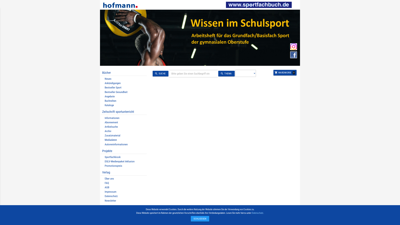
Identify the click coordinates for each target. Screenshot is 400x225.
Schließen (199, 218)
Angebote (110, 96)
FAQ (107, 183)
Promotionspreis (113, 165)
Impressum (110, 191)
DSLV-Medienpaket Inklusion (120, 161)
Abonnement (111, 122)
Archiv (108, 131)
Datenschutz (111, 196)
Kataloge (109, 105)
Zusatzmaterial (112, 135)
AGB (107, 187)
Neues (108, 78)
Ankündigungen (113, 83)
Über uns (109, 178)
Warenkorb (284, 72)
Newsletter (110, 200)
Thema (226, 73)
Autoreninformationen (116, 144)
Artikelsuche (111, 126)
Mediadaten (111, 139)
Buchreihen (110, 100)
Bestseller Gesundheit (116, 92)
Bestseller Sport (113, 87)
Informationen (112, 118)
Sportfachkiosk (113, 157)
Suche (160, 73)
